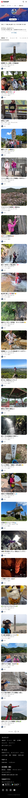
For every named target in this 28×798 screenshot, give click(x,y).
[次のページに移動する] (18, 732)
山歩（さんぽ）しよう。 (7, 745)
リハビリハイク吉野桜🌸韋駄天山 (10, 207)
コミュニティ (4, 743)
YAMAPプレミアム (5, 752)
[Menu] (18, 19)
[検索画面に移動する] (23, 1)
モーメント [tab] (13, 38)
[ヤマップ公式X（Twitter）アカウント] (6, 790)
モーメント (9, 740)
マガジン (22, 752)
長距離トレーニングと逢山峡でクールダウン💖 (14, 351)
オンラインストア (15, 752)
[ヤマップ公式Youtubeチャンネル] (14, 790)
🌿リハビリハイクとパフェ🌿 (9, 606)
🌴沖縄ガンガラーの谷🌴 (8, 579)
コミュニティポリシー (6, 772)
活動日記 (3, 740)
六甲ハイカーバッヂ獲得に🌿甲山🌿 (11, 721)
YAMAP (2, 5)
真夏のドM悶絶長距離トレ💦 (9, 494)
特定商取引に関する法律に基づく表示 (10, 774)
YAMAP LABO (21, 755)
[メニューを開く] (26, 1)
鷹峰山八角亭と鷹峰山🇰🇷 (8, 409)
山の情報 (19, 740)
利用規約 (9, 769)
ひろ (15, 5)
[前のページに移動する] (15, 732)
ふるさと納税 (4, 755)
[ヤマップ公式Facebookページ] (3, 790)
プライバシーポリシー (17, 769)
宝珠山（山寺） (5, 121)
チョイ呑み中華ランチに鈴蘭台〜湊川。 (12, 692)
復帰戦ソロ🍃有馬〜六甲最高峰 (9, 63)
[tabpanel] (14, 386)
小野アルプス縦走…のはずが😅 (9, 664)
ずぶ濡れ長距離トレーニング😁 (9, 635)
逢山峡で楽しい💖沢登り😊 (8, 293)
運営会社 (3, 769)
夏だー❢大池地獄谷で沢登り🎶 (9, 436)
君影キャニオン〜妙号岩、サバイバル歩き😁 (13, 322)
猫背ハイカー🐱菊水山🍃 (8, 149)
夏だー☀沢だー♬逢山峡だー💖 (9, 265)
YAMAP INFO (4, 762)
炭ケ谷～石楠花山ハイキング (9, 380)
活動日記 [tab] (4, 38)
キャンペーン (12, 743)
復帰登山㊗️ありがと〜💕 (8, 92)
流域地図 (14, 755)
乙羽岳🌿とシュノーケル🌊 (8, 522)
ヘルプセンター (12, 762)
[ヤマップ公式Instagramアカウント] (10, 790)
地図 (14, 740)
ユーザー (9, 5)
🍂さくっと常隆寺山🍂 (7, 236)
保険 (10, 755)
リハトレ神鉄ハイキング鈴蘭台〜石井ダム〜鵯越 (14, 178)
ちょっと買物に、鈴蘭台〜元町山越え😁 (12, 465)
